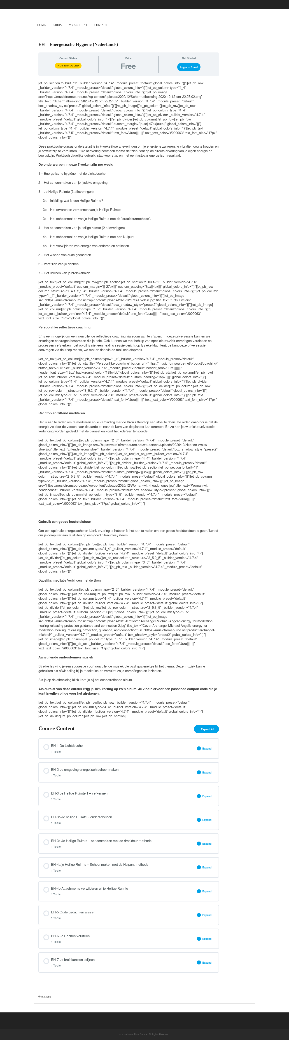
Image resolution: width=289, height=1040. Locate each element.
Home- (41, 25)
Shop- (58, 25)
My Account (78, 25)
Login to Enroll (189, 67)
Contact (100, 25)
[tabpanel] (128, 399)
